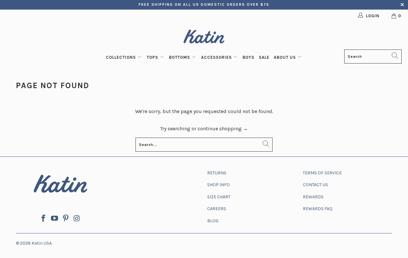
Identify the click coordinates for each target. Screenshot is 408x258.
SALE (264, 57)
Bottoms (180, 57)
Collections (121, 57)
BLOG (212, 221)
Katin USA (42, 243)
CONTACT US (315, 184)
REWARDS (313, 197)
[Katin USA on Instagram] (77, 219)
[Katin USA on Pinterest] (66, 219)
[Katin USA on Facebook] (43, 219)
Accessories (217, 57)
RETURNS (216, 173)
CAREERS (216, 208)
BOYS (248, 57)
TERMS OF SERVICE (322, 173)
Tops (153, 57)
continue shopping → (223, 128)
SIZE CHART (218, 197)
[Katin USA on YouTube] (55, 219)
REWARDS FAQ (317, 208)
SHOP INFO (218, 184)
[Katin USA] (203, 37)
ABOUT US (285, 57)
